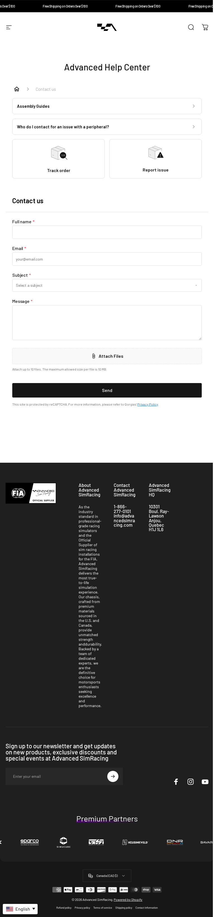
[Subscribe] (112, 776)
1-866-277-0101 (122, 509)
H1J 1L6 (156, 529)
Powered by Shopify (128, 899)
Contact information (146, 907)
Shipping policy (123, 907)
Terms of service (102, 907)
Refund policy (63, 907)
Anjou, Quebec (156, 523)
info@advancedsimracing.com (124, 520)
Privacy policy (82, 907)
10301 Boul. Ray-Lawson (159, 511)
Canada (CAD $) (107, 875)
